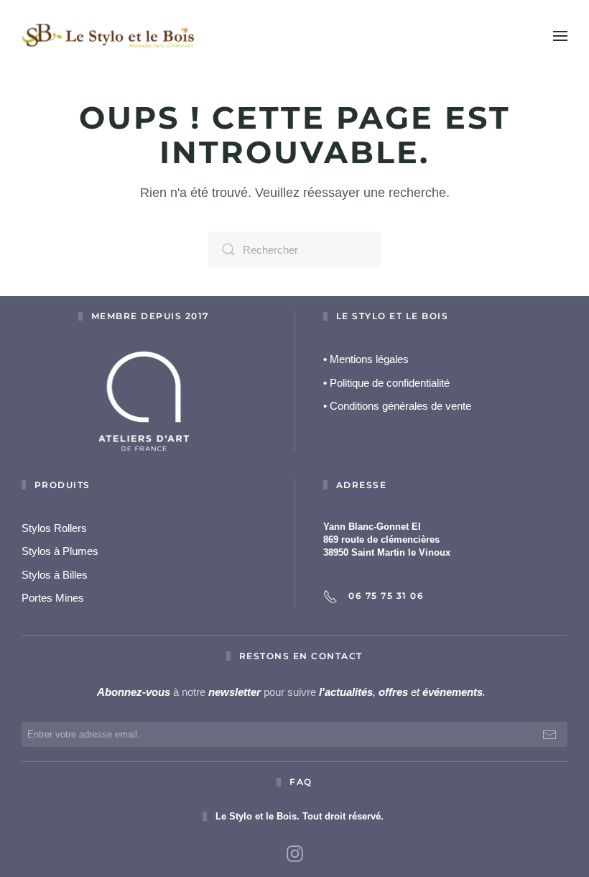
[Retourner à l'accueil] (108, 36)
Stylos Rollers (54, 528)
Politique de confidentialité (386, 383)
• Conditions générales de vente (397, 406)
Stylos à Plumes (60, 551)
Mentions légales (366, 359)
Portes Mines (53, 598)
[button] (560, 36)
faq (300, 781)
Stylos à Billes (55, 575)
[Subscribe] (549, 734)
